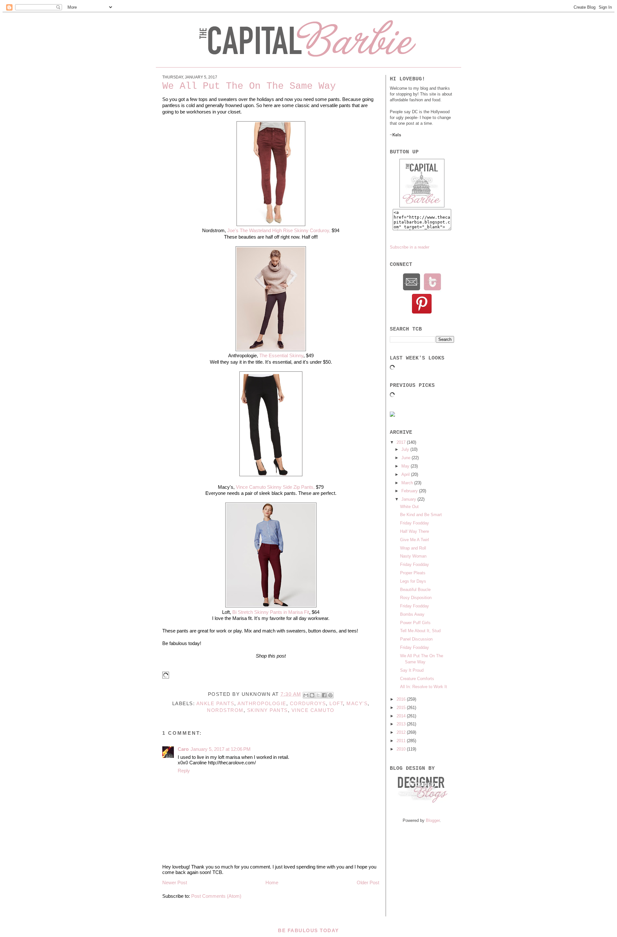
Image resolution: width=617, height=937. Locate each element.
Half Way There (414, 531)
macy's (357, 703)
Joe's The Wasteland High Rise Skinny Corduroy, (278, 230)
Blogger (433, 820)
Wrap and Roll (413, 548)
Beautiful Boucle (415, 589)
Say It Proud (412, 670)
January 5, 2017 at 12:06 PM (221, 749)
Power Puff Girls (415, 622)
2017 (402, 442)
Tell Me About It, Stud (420, 630)
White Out (409, 506)
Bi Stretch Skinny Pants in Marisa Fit (270, 612)
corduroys (308, 703)
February (410, 490)
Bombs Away (412, 614)
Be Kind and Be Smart (421, 514)
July (405, 449)
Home (271, 882)
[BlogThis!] (312, 695)
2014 (402, 716)
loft (336, 703)
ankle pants (215, 703)
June (406, 457)
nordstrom (225, 710)
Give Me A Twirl (414, 539)
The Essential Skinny (281, 355)
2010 (402, 749)
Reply (184, 770)
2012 (402, 732)
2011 (402, 740)
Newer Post (174, 882)
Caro (183, 749)
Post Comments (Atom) (216, 896)
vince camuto (313, 710)
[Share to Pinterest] (330, 695)
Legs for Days (413, 581)
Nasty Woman (413, 556)
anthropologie (261, 703)
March (407, 482)
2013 (402, 724)
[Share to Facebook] (324, 695)
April (406, 474)
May (406, 466)
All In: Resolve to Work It (423, 686)
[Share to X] (318, 695)
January (409, 499)
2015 (402, 707)
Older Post (368, 882)
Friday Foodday (414, 523)
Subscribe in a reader (409, 247)
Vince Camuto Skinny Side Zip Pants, (275, 487)
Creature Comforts (417, 678)
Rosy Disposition (416, 597)
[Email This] (306, 695)
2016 (402, 699)
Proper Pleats (412, 572)
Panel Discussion (416, 639)
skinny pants (267, 710)
